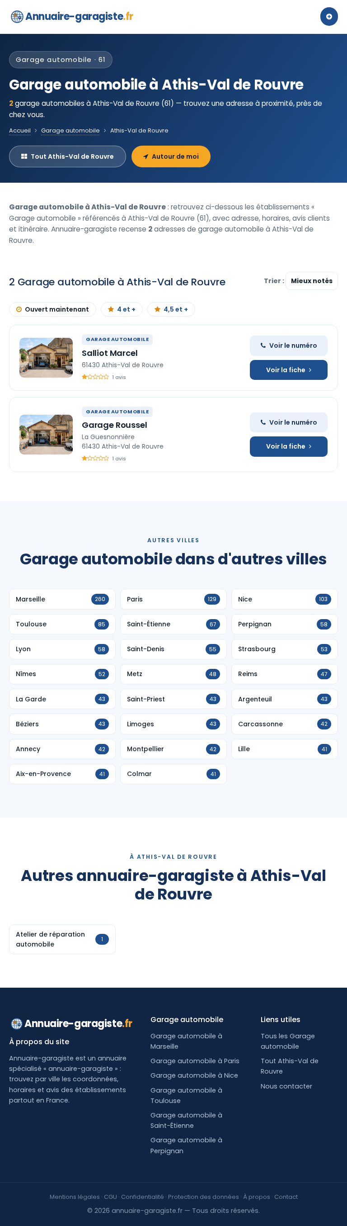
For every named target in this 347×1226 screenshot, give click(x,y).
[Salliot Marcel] (46, 358)
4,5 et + (176, 309)
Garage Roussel (114, 425)
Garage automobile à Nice (194, 1075)
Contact (286, 1197)
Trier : (275, 280)
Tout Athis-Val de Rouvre (72, 156)
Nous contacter (286, 1086)
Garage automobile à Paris (194, 1060)
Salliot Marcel (109, 353)
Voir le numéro (293, 345)
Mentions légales (75, 1197)
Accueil (20, 130)
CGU (110, 1197)
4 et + (126, 309)
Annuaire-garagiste (79, 16)
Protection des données (203, 1197)
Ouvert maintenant (57, 309)
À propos (256, 1197)
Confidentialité (142, 1197)
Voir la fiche (285, 369)
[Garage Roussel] (46, 434)
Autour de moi (175, 156)
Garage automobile (70, 130)
